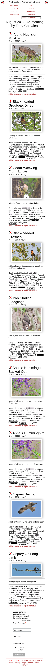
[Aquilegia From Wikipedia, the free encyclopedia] (20, 414)
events (14, 12)
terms (37, 663)
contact (15, 660)
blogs (24, 663)
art (31, 5)
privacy (24, 665)
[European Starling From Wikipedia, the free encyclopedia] (25, 343)
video (11, 663)
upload (30, 663)
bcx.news (14, 5)
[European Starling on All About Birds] (30, 343)
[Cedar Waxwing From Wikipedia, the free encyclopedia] (24, 208)
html (22, 647)
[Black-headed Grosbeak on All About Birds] (34, 143)
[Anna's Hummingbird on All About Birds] (32, 408)
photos (31, 9)
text (21, 650)
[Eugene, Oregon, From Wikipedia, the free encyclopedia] (17, 83)
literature (14, 9)
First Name (17, 630)
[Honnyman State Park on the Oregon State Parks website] (23, 533)
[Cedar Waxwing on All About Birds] (28, 208)
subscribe (31, 12)
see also (31, 15)
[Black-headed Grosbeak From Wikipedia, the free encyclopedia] (30, 143)
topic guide (23, 660)
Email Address (19, 623)
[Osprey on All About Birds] (21, 527)
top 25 (32, 660)
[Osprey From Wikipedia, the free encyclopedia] (17, 527)
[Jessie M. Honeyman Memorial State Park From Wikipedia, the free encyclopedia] (19, 533)
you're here (14, 15)
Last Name (17, 637)
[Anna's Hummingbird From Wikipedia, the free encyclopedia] (28, 408)
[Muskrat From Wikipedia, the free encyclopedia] (32, 77)
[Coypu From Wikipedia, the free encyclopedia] (16, 77)
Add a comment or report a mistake (23, 94)
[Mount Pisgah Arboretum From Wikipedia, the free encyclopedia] (25, 149)
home (8, 660)
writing (17, 663)
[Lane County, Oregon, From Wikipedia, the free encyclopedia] (37, 535)
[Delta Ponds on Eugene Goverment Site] (28, 81)
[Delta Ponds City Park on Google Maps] (24, 81)
